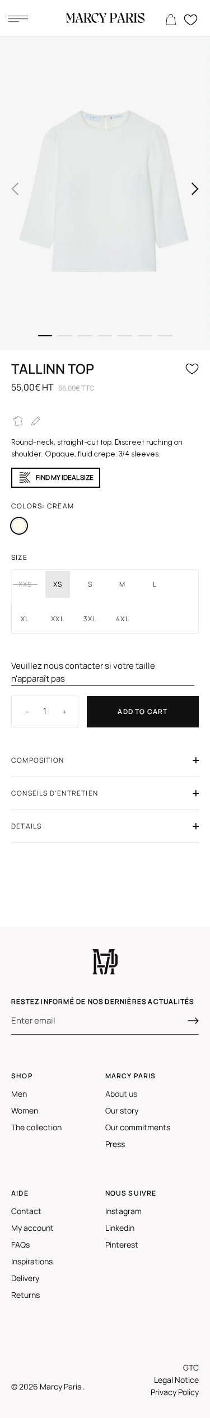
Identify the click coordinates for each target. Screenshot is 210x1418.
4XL (122, 619)
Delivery (25, 1278)
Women (24, 1110)
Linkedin (119, 1227)
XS (57, 584)
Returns (25, 1294)
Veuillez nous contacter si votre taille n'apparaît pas (83, 672)
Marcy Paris (61, 1386)
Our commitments (137, 1127)
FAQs (20, 1244)
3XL (90, 619)
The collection (36, 1127)
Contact (26, 1211)
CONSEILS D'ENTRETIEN (54, 793)
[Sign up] (193, 1020)
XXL (57, 619)
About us (121, 1093)
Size (19, 557)
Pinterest (121, 1244)
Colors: (42, 506)
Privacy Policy (175, 1392)
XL (25, 619)
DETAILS (26, 826)
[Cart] (170, 20)
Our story (121, 1110)
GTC (191, 1367)
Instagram (123, 1211)
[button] (15, 189)
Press (115, 1144)
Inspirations (32, 1261)
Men (19, 1093)
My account (32, 1227)
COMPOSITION (37, 760)
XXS (25, 584)
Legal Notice (176, 1379)
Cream (19, 526)
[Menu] (18, 18)
